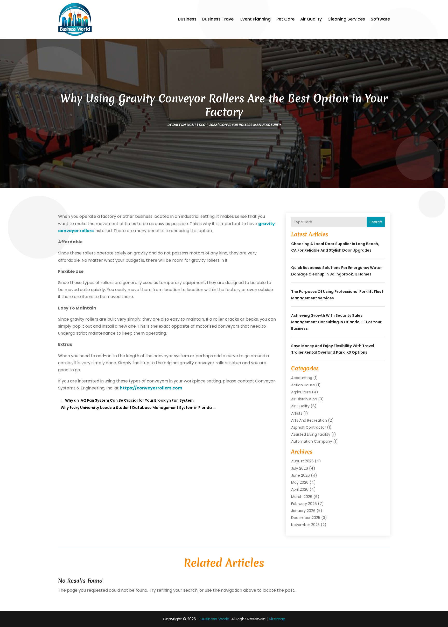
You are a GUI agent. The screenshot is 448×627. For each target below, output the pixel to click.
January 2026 (303, 510)
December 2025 (305, 517)
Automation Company (311, 441)
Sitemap (277, 619)
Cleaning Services (346, 19)
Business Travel (218, 19)
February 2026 (304, 503)
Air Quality (311, 19)
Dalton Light (184, 124)
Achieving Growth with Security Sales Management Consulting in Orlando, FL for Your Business (336, 322)
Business (187, 19)
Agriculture (301, 392)
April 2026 (300, 489)
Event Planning (255, 19)
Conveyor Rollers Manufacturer (250, 124)
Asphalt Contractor (308, 427)
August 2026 (302, 461)
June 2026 (300, 475)
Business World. (215, 619)
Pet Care (285, 19)
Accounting (301, 377)
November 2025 (305, 524)
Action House (303, 385)
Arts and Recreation (309, 420)
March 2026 (301, 496)
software (380, 19)
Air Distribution (304, 399)
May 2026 (300, 482)
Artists (296, 413)
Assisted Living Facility (310, 434)
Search (375, 222)
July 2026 (299, 468)
